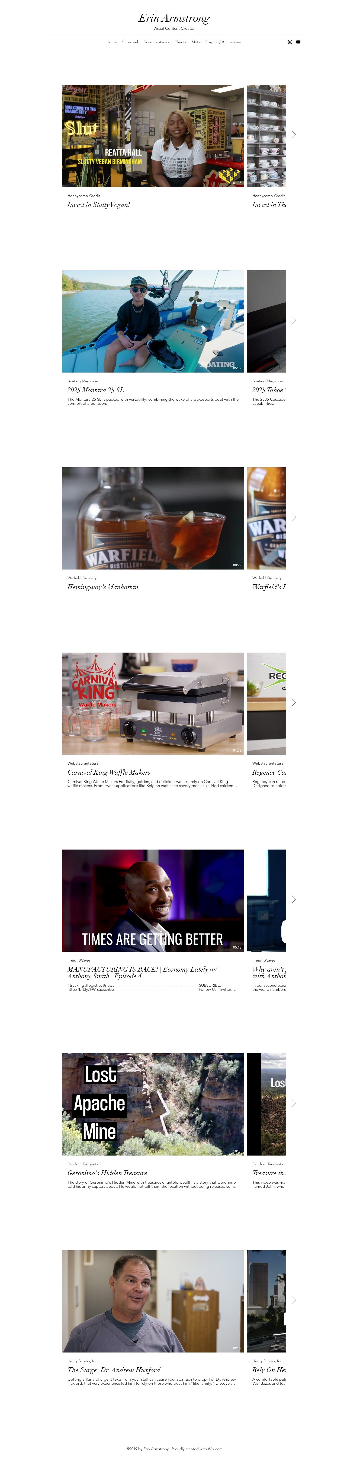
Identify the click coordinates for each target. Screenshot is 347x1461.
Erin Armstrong (174, 18)
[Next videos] (293, 135)
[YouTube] (298, 42)
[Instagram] (290, 42)
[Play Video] (153, 136)
